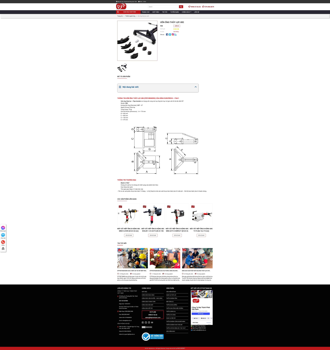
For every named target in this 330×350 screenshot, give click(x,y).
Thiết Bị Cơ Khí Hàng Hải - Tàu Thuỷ (175, 328)
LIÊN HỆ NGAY (129, 235)
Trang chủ (120, 16)
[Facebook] (167, 34)
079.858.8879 (209, 7)
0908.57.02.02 (196, 7)
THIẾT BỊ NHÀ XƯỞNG (171, 305)
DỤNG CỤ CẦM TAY (171, 318)
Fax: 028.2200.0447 (124, 314)
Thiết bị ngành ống (130, 16)
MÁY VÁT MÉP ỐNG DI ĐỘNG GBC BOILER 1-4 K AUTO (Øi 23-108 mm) (152, 231)
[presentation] (119, 213)
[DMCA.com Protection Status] (147, 327)
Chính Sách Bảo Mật (147, 305)
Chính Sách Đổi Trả (147, 308)
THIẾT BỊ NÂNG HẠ (170, 311)
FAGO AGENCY (181, 348)
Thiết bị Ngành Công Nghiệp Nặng (175, 321)
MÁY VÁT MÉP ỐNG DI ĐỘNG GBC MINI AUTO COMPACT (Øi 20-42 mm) (177, 231)
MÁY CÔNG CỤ (169, 301)
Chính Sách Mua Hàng (148, 295)
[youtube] (152, 322)
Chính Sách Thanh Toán (148, 301)
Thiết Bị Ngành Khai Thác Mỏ (174, 324)
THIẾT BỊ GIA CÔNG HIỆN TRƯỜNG (174, 308)
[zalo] (176, 34)
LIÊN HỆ (177, 26)
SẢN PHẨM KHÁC (170, 331)
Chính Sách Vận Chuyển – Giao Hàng (152, 298)
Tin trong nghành (136, 274)
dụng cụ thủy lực (171, 295)
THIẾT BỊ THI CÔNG (171, 314)
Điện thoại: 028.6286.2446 (126, 311)
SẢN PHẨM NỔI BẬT (171, 291)
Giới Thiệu (144, 291)
